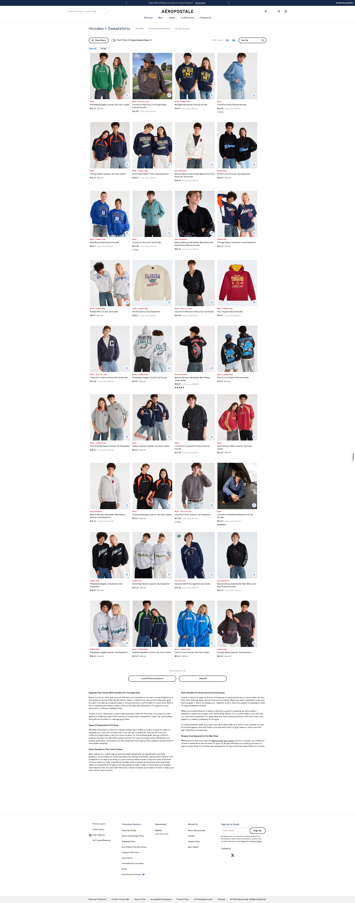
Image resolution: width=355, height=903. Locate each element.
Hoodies (140, 29)
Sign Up (257, 831)
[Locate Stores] (279, 11)
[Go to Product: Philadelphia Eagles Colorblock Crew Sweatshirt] (110, 594)
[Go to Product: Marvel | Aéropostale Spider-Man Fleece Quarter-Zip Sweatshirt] (110, 525)
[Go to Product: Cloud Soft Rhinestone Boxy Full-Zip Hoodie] (195, 319)
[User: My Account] (265, 11)
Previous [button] (126, 3)
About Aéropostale (196, 831)
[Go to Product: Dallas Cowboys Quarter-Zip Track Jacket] (152, 454)
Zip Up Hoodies (182, 29)
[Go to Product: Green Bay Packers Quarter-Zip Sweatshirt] (152, 591)
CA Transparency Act (203, 900)
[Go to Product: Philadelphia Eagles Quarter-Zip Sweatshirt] (110, 660)
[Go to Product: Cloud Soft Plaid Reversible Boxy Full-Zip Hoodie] (237, 525)
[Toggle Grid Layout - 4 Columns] (233, 40)
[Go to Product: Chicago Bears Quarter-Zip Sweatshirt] (237, 660)
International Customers (133, 864)
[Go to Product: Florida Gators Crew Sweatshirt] (152, 319)
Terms (244, 841)
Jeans (171, 18)
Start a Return (98, 835)
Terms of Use (140, 900)
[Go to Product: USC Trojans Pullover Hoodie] (237, 319)
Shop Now (200, 3)
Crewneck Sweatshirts (159, 29)
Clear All (92, 49)
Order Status (98, 830)
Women (148, 18)
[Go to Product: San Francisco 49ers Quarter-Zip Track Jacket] (237, 456)
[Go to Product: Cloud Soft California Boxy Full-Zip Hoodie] (110, 385)
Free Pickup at (133, 40)
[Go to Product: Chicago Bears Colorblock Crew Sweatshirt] (237, 250)
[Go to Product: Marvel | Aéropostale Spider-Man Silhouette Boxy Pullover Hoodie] (237, 594)
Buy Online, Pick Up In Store (134, 847)
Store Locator (99, 824)
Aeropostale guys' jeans (223, 741)
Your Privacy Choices (131, 875)
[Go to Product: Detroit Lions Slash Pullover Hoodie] (237, 385)
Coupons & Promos (130, 853)
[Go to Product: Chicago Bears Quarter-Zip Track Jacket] (110, 181)
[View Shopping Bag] (285, 11)
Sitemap (221, 900)
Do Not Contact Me (120, 900)
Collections (187, 18)
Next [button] (228, 3)
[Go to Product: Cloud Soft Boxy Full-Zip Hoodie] (152, 250)
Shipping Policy (128, 842)
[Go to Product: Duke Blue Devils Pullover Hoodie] (110, 250)
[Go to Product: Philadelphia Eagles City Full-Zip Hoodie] (152, 385)
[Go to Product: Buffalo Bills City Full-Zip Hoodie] (110, 319)
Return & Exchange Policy (133, 836)
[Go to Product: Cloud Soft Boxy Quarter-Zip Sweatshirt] (195, 523)
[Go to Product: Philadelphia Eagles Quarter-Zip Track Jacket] (110, 112)
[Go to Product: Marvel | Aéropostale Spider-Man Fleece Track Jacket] (195, 388)
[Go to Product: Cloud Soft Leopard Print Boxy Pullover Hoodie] (195, 456)
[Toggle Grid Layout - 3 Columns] (227, 40)
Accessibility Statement (161, 900)
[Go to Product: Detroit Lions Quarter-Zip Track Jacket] (195, 660)
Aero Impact (193, 847)
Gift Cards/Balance (101, 841)
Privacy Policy (256, 841)
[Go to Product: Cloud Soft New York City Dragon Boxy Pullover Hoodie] (152, 115)
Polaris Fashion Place (139, 40)
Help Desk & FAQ (129, 831)
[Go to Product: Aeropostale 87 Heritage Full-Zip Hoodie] (195, 591)
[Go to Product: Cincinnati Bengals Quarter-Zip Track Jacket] (152, 522)
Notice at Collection (97, 900)
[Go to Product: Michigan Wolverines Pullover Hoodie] (195, 112)
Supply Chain (194, 842)
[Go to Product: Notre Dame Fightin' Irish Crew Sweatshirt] (152, 181)
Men (160, 18)
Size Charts (127, 858)
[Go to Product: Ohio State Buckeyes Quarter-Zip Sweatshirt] (110, 454)
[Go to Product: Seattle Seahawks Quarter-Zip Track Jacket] (152, 660)
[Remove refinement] (107, 48)
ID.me (124, 869)
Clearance (205, 18)
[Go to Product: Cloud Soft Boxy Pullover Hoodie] (237, 113)
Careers (191, 836)
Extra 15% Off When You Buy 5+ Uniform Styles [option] (176, 3)
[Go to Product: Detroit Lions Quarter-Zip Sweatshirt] (237, 181)
